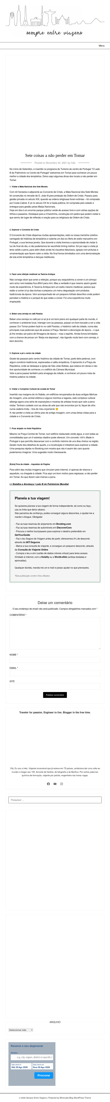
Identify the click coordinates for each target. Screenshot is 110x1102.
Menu (101, 45)
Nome (14, 654)
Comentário (18, 614)
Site (12, 681)
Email (14, 668)
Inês (73, 162)
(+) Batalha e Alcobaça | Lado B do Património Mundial (39, 484)
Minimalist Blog (66, 1097)
